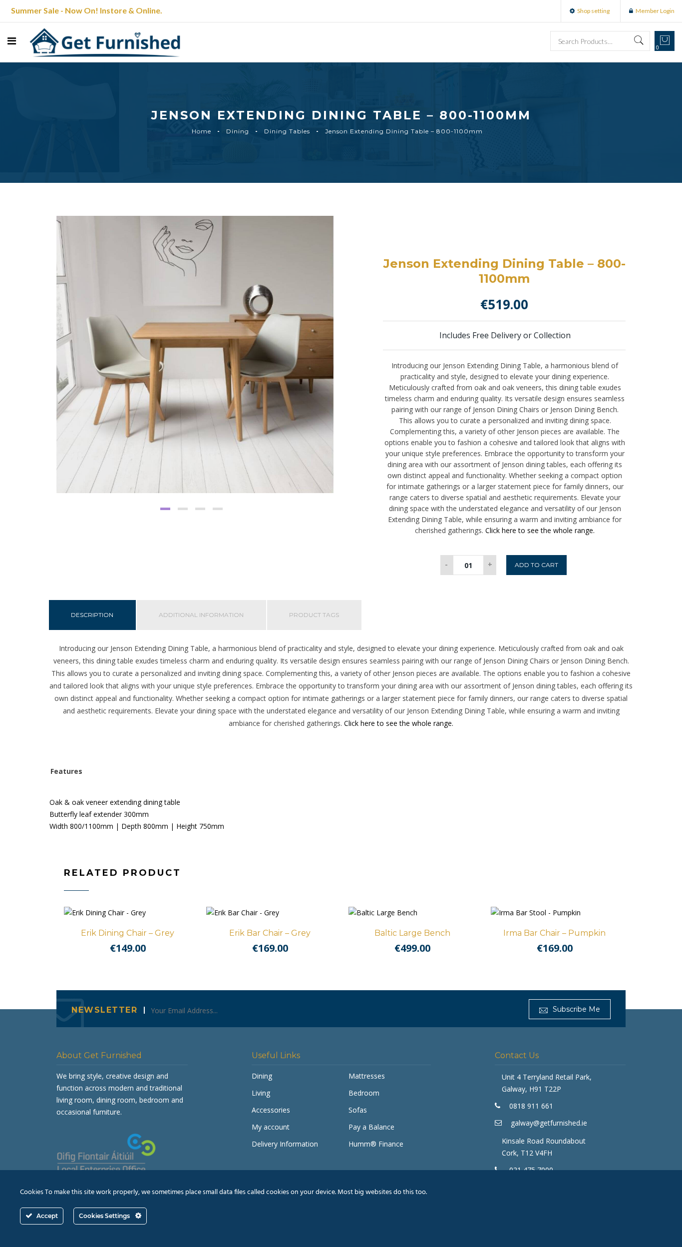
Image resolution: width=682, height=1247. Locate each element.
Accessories (271, 1110)
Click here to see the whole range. (540, 530)
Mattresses (366, 1076)
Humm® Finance (375, 1144)
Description (92, 615)
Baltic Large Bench (412, 933)
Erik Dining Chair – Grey (127, 933)
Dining (237, 131)
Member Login (655, 10)
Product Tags (314, 615)
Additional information (201, 615)
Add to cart (536, 565)
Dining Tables (287, 131)
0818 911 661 (531, 1106)
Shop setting (593, 10)
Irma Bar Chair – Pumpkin (554, 933)
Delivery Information (285, 1144)
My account (271, 1127)
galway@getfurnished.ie (549, 1123)
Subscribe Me (575, 1009)
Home (201, 131)
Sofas (357, 1110)
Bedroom (363, 1093)
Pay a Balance (371, 1127)
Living (261, 1093)
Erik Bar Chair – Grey (270, 933)
